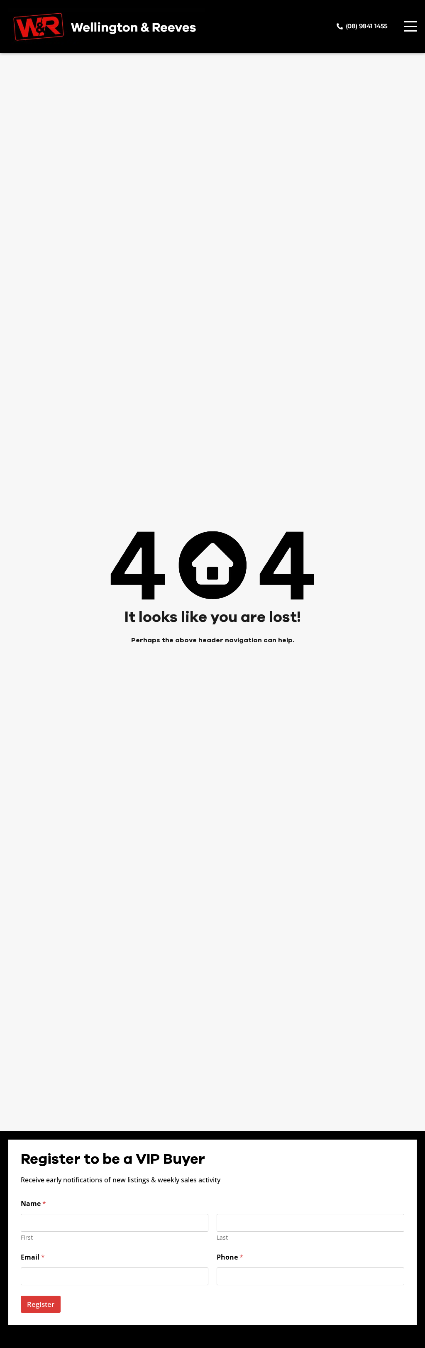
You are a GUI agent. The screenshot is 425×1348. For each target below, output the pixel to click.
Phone (230, 1257)
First (27, 1237)
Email (33, 1257)
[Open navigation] (410, 26)
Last (222, 1237)
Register (40, 1304)
